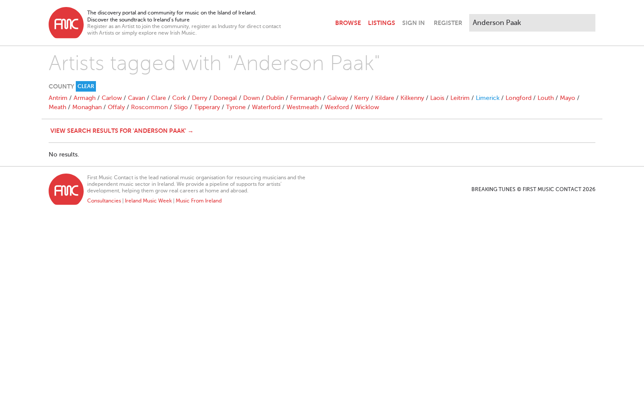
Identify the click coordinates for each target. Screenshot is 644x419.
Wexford (337, 107)
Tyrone (236, 107)
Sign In (413, 22)
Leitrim (460, 98)
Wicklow (367, 107)
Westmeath (302, 107)
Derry (199, 98)
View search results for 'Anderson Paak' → (122, 130)
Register (448, 22)
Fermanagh (305, 98)
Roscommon (149, 107)
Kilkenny (412, 98)
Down (251, 98)
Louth (546, 98)
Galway (337, 98)
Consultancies (104, 201)
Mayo (567, 98)
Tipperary (207, 107)
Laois (437, 98)
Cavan (136, 98)
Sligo (181, 107)
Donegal (225, 98)
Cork (179, 98)
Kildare (384, 98)
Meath (57, 107)
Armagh (85, 98)
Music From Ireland (199, 201)
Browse (348, 22)
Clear (86, 86)
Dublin (275, 98)
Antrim (58, 98)
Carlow (112, 98)
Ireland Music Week (148, 201)
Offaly (116, 107)
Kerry (361, 98)
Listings (381, 22)
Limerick (487, 98)
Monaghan (87, 107)
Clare (158, 98)
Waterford (266, 107)
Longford (518, 98)
